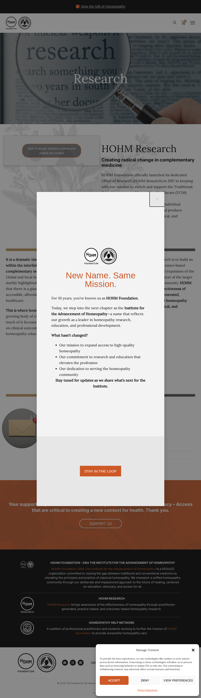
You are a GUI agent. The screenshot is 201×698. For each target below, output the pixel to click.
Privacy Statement (147, 690)
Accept (114, 680)
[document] (100, 349)
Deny (145, 680)
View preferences (178, 680)
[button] (193, 650)
